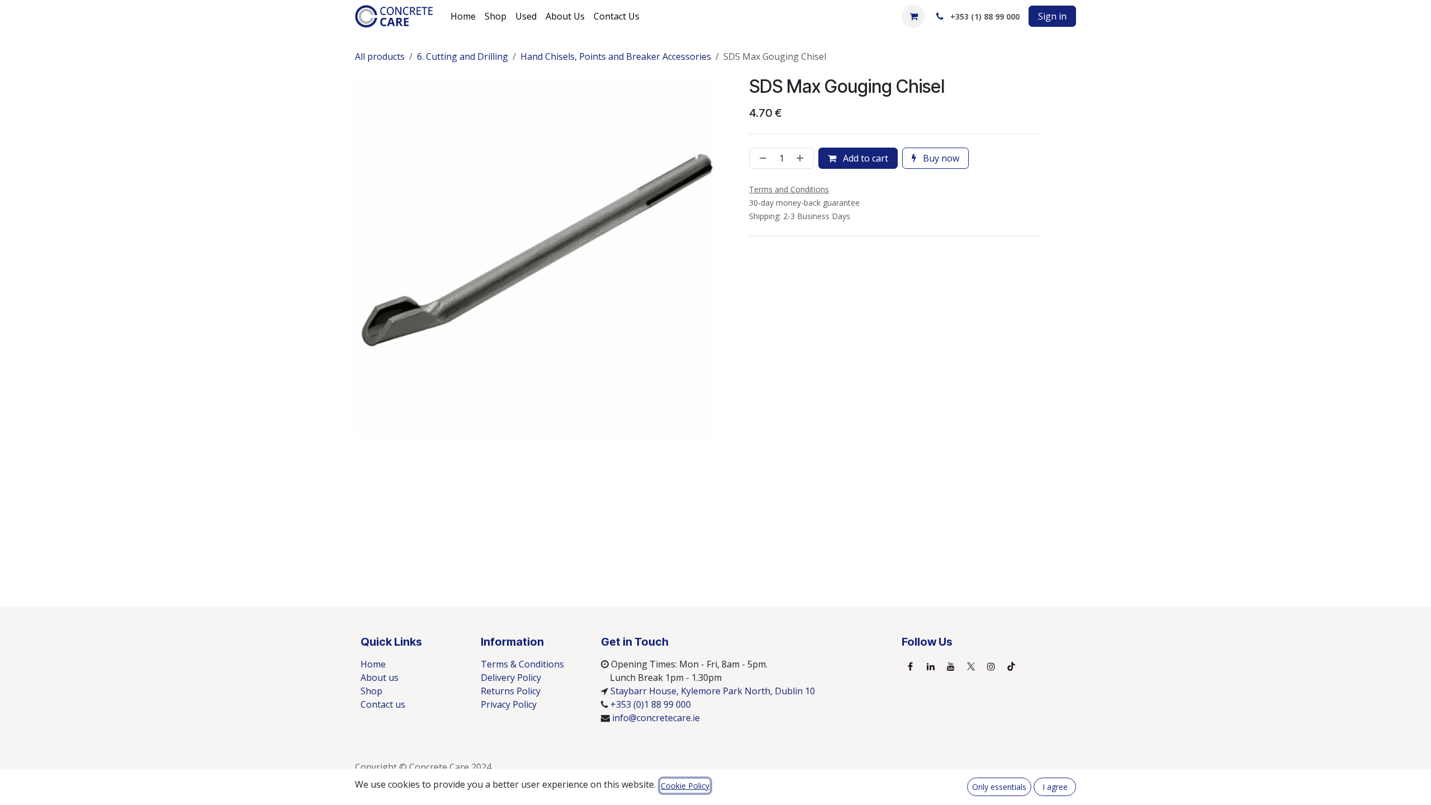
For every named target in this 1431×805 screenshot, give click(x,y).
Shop (371, 691)
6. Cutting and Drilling (462, 56)
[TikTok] (1011, 666)
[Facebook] (911, 666)
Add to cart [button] (864, 158)
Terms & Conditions (522, 664)
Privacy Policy (509, 704)
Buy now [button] (940, 158)
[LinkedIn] (931, 666)
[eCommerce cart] (913, 16)
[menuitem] (463, 16)
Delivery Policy (511, 677)
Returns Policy (511, 691)
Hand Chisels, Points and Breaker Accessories (615, 56)
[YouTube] (951, 666)
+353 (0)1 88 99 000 (650, 704)
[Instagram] (991, 666)
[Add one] (802, 158)
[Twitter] (971, 666)
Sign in (1052, 16)
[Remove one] (761, 158)
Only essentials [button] (999, 787)
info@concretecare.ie (656, 718)
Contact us (383, 704)
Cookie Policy (685, 785)
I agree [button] (1055, 787)
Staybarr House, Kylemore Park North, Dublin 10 (712, 691)
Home (373, 664)
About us (380, 677)
